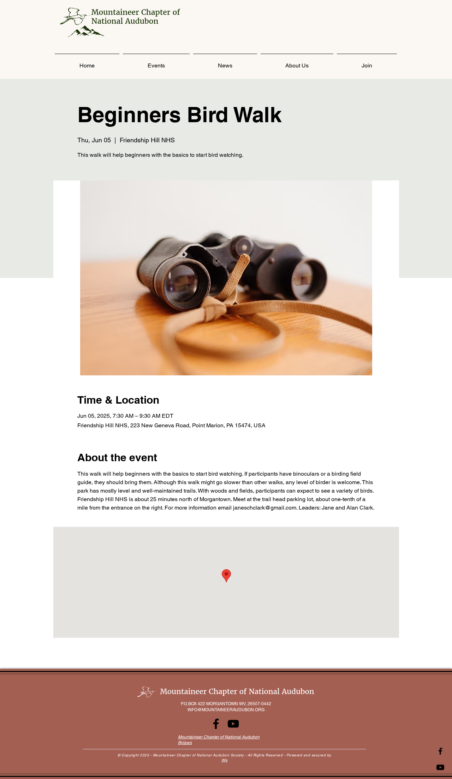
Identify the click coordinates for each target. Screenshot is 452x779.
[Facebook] (440, 751)
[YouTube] (233, 724)
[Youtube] (440, 767)
